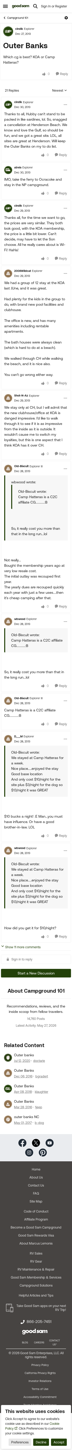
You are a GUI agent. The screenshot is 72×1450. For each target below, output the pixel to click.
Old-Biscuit (21, 466)
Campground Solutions (36, 1285)
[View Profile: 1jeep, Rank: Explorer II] (8, 1104)
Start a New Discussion (36, 973)
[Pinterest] (43, 1152)
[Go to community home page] (21, 6)
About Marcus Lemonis (36, 1243)
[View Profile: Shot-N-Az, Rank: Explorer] (8, 398)
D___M (18, 736)
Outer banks (24, 1055)
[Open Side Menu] (5, 6)
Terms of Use (40, 1389)
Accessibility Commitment (40, 1397)
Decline (41, 1442)
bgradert (41, 1076)
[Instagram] (29, 1152)
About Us (36, 1177)
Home (36, 1169)
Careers (39, 1342)
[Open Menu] (66, 18)
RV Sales (36, 1253)
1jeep (38, 1107)
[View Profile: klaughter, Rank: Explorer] (8, 1089)
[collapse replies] (36, 99)
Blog (25, 1342)
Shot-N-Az (21, 395)
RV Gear (36, 1261)
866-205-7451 (39, 1322)
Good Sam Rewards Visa (36, 1235)
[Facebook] (22, 1142)
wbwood (19, 619)
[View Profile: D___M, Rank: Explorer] (8, 739)
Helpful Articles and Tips (36, 1295)
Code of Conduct (36, 1211)
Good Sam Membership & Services (36, 1277)
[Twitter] (36, 1142)
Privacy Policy (40, 1365)
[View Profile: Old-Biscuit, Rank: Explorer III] (8, 469)
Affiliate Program (36, 1219)
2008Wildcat (22, 270)
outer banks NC (26, 1117)
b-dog (39, 1123)
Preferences (20, 1442)
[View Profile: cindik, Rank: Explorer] (8, 31)
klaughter (41, 1092)
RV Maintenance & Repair (36, 1269)
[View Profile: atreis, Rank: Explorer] (8, 170)
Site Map (36, 1201)
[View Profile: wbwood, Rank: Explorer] (8, 622)
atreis (17, 167)
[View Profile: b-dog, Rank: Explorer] (8, 1120)
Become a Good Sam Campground (36, 1227)
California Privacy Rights (40, 1373)
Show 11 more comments (23, 947)
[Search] (35, 6)
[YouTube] (49, 1142)
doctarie (39, 1060)
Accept (59, 1442)
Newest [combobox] (59, 91)
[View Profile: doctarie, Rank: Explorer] (8, 1058)
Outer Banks (24, 1070)
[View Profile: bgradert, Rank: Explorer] (8, 1073)
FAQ (36, 1193)
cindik (19, 28)
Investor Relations (40, 1381)
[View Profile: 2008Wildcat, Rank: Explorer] (8, 273)
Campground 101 (17, 17)
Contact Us (36, 1185)
